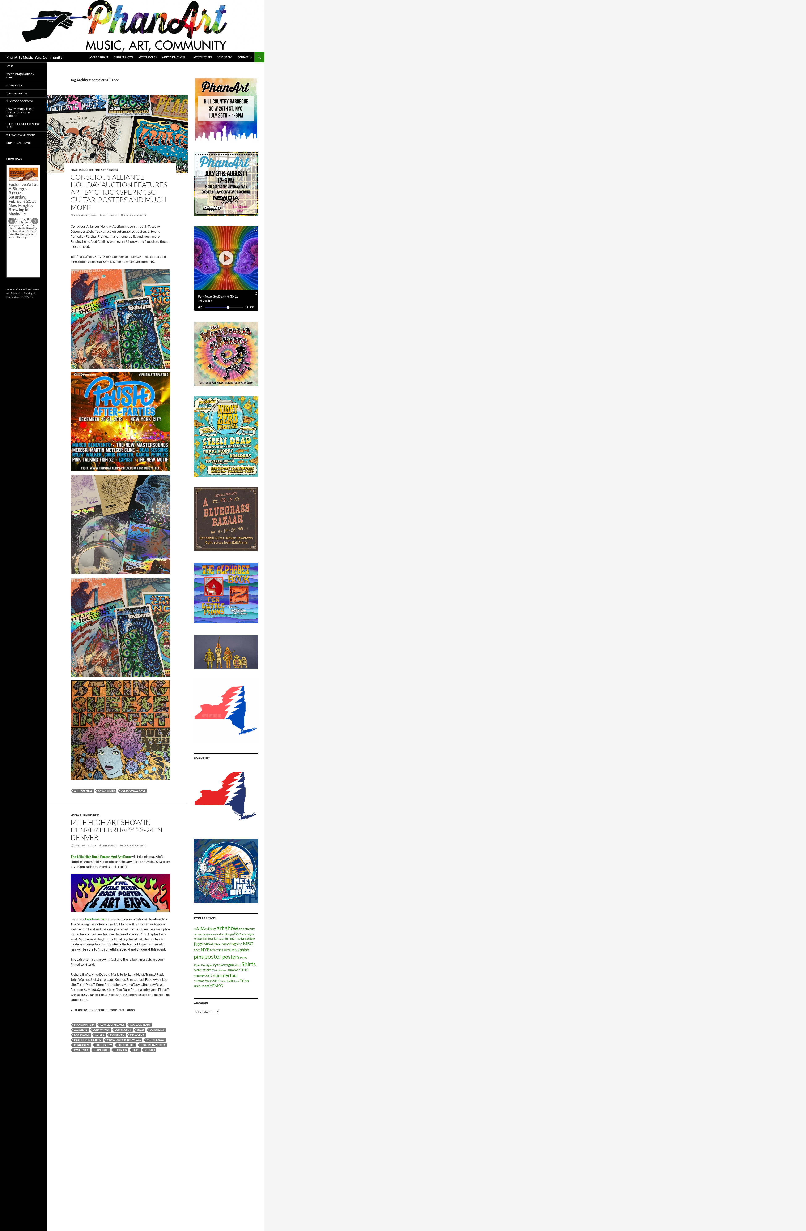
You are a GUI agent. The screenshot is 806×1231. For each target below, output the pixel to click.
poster (213, 956)
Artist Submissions (173, 57)
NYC (197, 950)
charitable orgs (82, 169)
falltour (219, 938)
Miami (217, 944)
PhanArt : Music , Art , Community (34, 57)
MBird (208, 944)
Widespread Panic (17, 93)
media (75, 815)
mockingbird (232, 944)
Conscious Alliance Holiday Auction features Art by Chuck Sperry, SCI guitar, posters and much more (119, 192)
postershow (104, 1044)
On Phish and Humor (18, 143)
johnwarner (101, 1029)
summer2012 (203, 976)
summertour (225, 975)
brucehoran (209, 934)
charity (219, 934)
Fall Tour (208, 938)
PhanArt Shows (123, 57)
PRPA (243, 957)
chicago (228, 934)
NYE (205, 949)
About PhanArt (98, 57)
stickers (209, 970)
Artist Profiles (147, 57)
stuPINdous (221, 970)
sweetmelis (81, 1049)
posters (112, 169)
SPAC (198, 970)
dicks (237, 934)
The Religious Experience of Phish (23, 126)
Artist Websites (202, 57)
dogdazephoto (140, 1024)
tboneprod (101, 1049)
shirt (238, 965)
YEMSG (216, 985)
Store (9, 66)
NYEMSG (231, 950)
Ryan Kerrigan (203, 965)
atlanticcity (247, 929)
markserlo (117, 1034)
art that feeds (83, 790)
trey (236, 981)
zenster (150, 1049)
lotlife (99, 1034)
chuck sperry (106, 790)
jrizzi (140, 1029)
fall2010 (198, 938)
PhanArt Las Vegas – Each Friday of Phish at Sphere (22, 176)
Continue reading (22, 209)
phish (244, 950)
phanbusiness (89, 815)
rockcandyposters (153, 1044)
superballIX (227, 981)
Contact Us (245, 57)
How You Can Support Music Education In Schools (20, 112)
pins (199, 956)
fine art (100, 169)
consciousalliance (133, 790)
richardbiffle (126, 1044)
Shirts (248, 964)
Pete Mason (110, 215)
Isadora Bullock (246, 938)
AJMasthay (206, 928)
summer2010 (238, 970)
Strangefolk (14, 85)
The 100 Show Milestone (20, 135)
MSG (248, 943)
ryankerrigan (223, 964)
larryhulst (157, 1029)
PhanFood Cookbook (19, 101)
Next (34, 221)
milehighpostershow (87, 1039)
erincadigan (248, 934)
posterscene (82, 1044)
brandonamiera (84, 1024)
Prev (11, 221)
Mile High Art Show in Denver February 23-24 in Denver (116, 830)
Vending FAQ (224, 57)
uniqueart (201, 986)
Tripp (136, 1049)
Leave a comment (135, 215)
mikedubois (137, 1034)
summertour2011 (207, 981)
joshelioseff (123, 1029)
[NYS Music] (226, 797)
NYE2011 (217, 950)
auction (198, 934)
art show (227, 928)
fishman (230, 938)
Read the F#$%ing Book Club (20, 76)
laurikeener (81, 1034)
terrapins (120, 1049)
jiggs (198, 943)
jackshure (80, 1029)
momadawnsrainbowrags (124, 1039)
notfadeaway (155, 1039)
